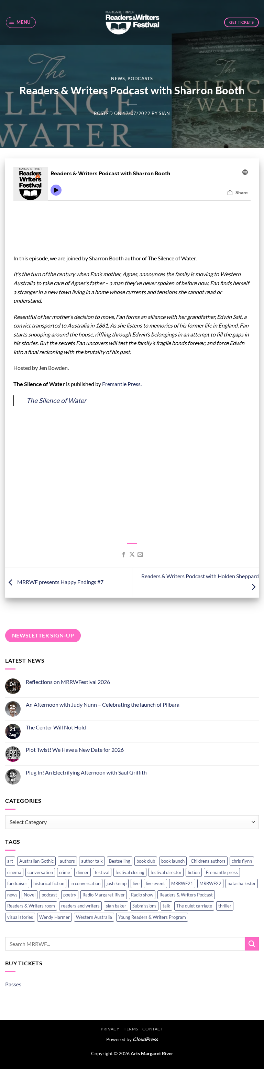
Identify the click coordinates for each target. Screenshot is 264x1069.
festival (102, 872)
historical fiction (48, 883)
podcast (49, 894)
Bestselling (119, 861)
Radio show (142, 894)
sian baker (116, 906)
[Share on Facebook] (123, 555)
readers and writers (80, 906)
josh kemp (116, 883)
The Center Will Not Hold (56, 727)
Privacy (110, 1028)
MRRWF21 (182, 883)
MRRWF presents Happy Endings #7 (59, 582)
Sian (164, 113)
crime (64, 872)
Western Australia (94, 917)
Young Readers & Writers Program (152, 917)
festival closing (130, 872)
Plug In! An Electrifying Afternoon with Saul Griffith (86, 772)
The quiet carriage (194, 906)
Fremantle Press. (122, 384)
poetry (69, 894)
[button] (21, 22)
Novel (29, 894)
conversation (40, 872)
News (118, 78)
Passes (13, 984)
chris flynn (242, 861)
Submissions (144, 906)
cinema (14, 872)
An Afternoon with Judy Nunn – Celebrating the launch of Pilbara (102, 704)
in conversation (85, 883)
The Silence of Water (56, 400)
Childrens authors (208, 861)
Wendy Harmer (54, 917)
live (136, 883)
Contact (152, 1028)
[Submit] (252, 944)
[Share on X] (132, 555)
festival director (166, 872)
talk (166, 906)
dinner (82, 872)
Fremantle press (222, 872)
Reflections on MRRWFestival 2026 (68, 681)
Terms (131, 1028)
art (10, 861)
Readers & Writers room (31, 906)
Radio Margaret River (103, 894)
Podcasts (140, 78)
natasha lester (242, 883)
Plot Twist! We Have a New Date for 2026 (75, 749)
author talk (92, 861)
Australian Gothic (36, 861)
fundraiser (17, 883)
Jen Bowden (53, 367)
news (12, 894)
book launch (173, 861)
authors (67, 861)
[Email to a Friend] (140, 555)
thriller (224, 906)
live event (155, 883)
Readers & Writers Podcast (186, 894)
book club (145, 861)
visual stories (20, 917)
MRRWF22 (210, 883)
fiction (194, 872)
